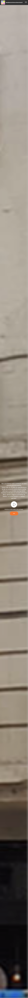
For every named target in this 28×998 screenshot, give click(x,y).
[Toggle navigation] (26, 2)
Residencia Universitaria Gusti (14, 2)
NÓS (14, 513)
